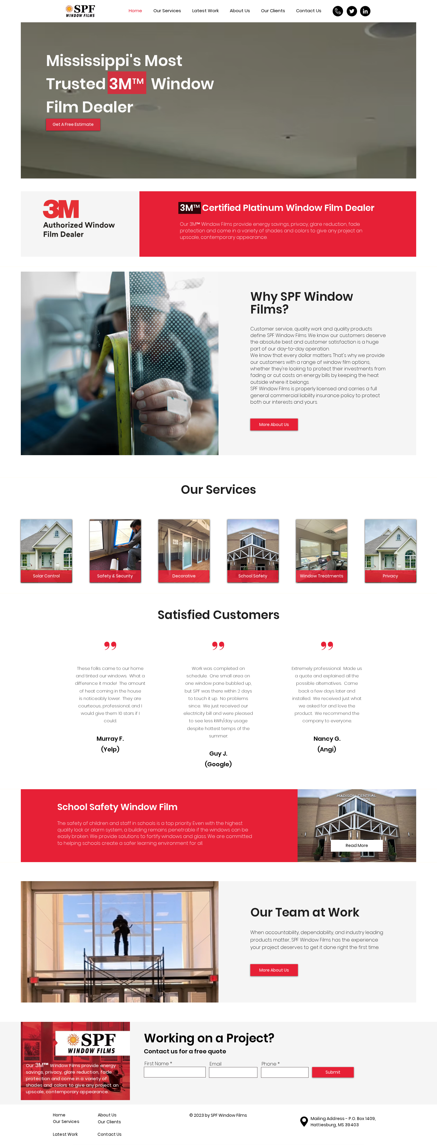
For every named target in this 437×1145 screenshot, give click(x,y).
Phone (269, 1064)
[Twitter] (352, 11)
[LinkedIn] (365, 11)
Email (215, 1064)
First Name (156, 1063)
